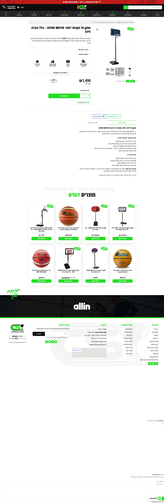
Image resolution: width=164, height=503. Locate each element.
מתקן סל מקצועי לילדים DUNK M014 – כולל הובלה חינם (95, 271)
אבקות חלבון (112, 15)
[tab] (122, 122)
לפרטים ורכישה (122, 238)
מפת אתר (155, 325)
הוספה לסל (64, 96)
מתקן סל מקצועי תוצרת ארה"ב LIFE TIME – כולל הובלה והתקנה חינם (122, 228)
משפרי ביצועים (81, 15)
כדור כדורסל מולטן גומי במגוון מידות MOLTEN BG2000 (41, 271)
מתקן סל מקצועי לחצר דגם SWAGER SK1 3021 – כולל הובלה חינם (68, 271)
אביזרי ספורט (48, 15)
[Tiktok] (46, 341)
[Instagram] (52, 341)
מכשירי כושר (34, 15)
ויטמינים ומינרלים (64, 15)
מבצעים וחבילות (127, 15)
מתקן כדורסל (118, 22)
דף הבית (157, 15)
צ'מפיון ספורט (13, 342)
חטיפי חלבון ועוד (96, 15)
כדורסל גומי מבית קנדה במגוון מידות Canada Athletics (122, 271)
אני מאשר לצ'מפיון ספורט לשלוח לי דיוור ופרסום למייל (56, 337)
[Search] (125, 7)
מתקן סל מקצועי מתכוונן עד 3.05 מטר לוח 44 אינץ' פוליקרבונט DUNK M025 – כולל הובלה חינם (41, 229)
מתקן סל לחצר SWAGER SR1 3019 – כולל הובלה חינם (95, 228)
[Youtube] (49, 341)
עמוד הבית (131, 22)
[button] (97, 29)
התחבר (22, 7)
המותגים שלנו (144, 15)
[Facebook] (55, 341)
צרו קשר (103, 325)
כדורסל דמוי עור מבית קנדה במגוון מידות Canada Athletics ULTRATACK (68, 228)
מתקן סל (88, 38)
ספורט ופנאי (19, 15)
